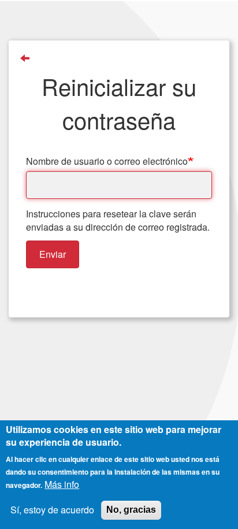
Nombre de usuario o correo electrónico (107, 161)
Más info (61, 484)
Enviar (52, 254)
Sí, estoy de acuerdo (52, 510)
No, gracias (131, 510)
